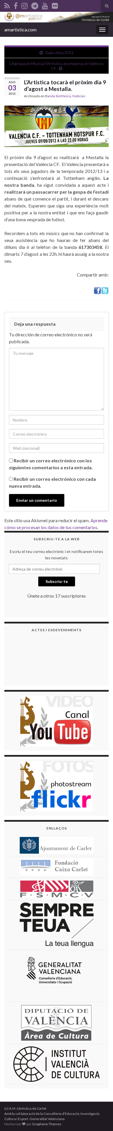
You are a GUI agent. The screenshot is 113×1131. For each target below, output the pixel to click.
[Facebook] (16, 5)
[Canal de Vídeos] (56, 720)
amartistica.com (20, 29)
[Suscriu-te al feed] (7, 5)
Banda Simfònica (58, 96)
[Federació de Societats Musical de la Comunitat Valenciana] (56, 888)
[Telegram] (34, 5)
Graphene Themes (46, 1124)
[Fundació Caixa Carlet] (56, 866)
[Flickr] (55, 5)
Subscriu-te (56, 581)
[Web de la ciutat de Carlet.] (56, 844)
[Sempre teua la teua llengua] (56, 924)
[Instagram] (24, 5)
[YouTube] (45, 5)
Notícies (78, 96)
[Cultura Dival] (56, 1022)
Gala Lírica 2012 (59, 52)
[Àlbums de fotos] (56, 785)
